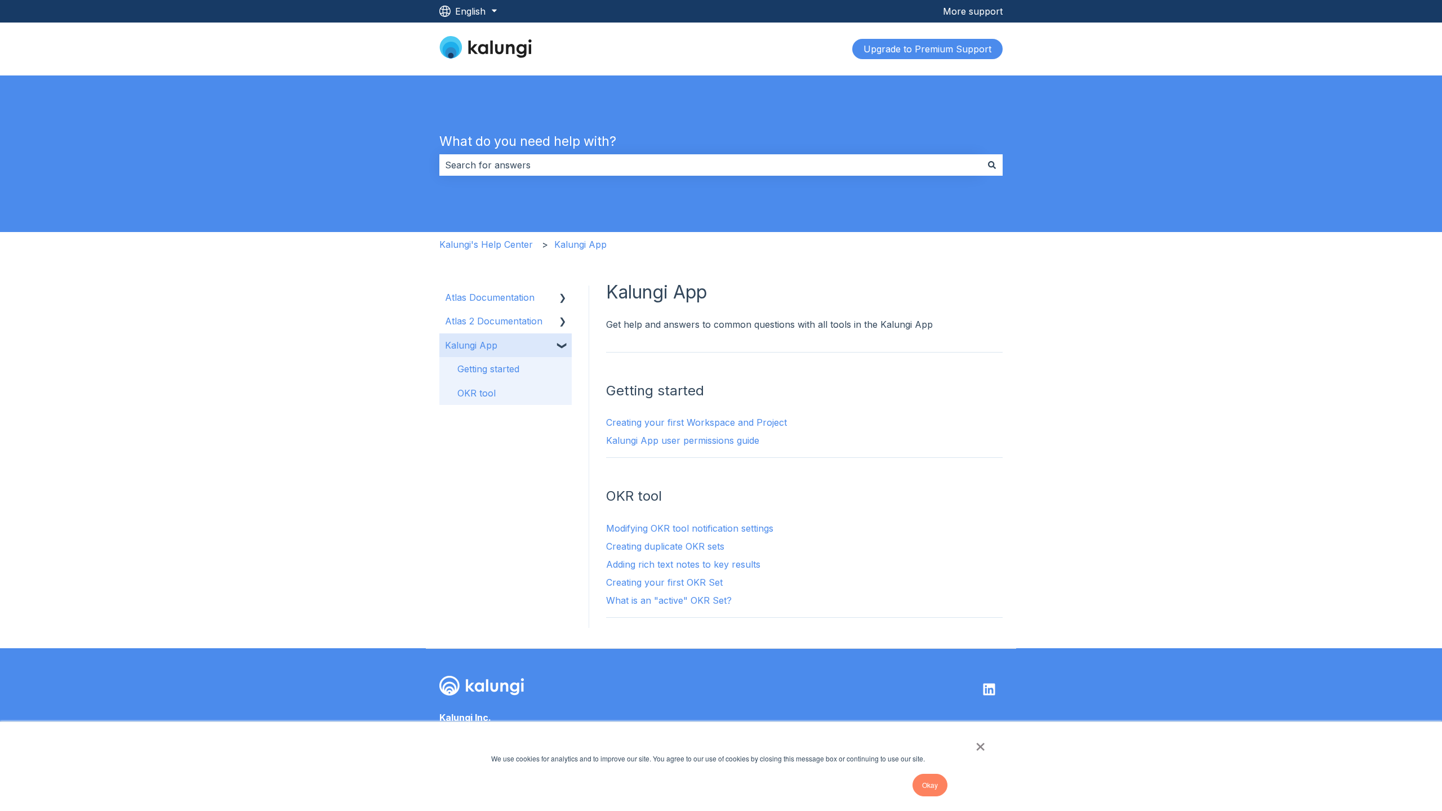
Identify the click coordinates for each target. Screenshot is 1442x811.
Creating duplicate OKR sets (665, 546)
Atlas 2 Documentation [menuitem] (493, 321)
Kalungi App (580, 244)
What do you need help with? (527, 141)
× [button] (980, 743)
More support (973, 11)
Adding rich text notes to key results (683, 564)
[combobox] (710, 165)
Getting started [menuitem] (488, 369)
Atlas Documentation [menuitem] (490, 297)
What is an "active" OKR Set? (669, 600)
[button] (563, 298)
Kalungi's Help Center (486, 244)
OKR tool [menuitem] (476, 393)
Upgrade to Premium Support (927, 49)
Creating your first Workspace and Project (696, 422)
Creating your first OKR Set (664, 582)
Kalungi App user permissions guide (682, 440)
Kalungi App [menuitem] (471, 345)
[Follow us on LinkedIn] (989, 689)
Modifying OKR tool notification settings (689, 528)
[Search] (992, 165)
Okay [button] (930, 785)
